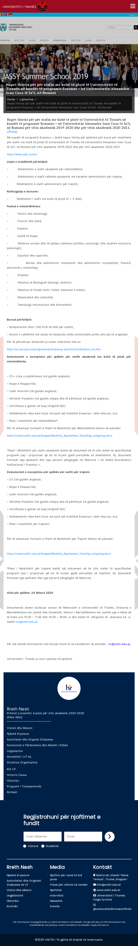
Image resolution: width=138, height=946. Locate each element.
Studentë (52, 846)
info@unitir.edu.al (109, 885)
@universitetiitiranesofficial (112, 909)
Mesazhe (56, 901)
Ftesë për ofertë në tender (69, 885)
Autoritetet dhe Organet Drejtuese (30, 739)
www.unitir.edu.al (108, 890)
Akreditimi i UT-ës (19, 756)
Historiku (13, 780)
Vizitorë (33, 846)
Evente (55, 906)
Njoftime (56, 890)
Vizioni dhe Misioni (19, 728)
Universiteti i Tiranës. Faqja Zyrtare (109, 897)
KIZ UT (11, 769)
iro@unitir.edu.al (27, 621)
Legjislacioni (15, 895)
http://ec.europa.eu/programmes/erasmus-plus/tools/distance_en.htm (54, 349)
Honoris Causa (17, 775)
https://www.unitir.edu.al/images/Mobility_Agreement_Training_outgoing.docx (59, 553)
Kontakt (12, 792)
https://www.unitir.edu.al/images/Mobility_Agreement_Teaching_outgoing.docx (60, 435)
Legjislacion (15, 751)
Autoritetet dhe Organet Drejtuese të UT (24, 883)
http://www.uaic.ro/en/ (22, 154)
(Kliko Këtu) (15, 717)
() (69, 125)
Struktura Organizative (22, 762)
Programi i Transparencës (24, 786)
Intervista (56, 895)
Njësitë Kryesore (18, 733)
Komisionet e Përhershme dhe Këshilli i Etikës (37, 745)
